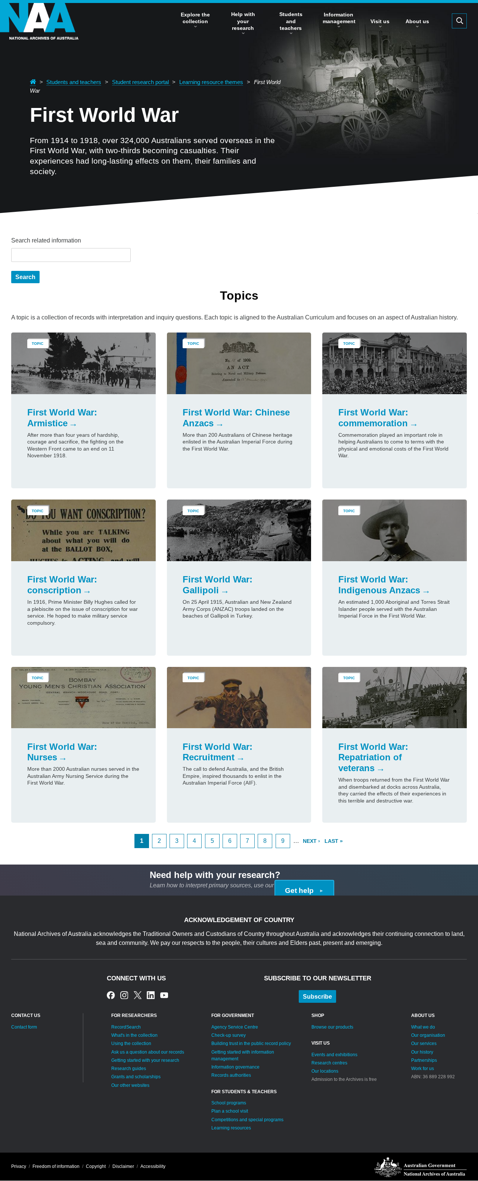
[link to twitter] (138, 995)
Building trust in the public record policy (251, 1043)
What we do (423, 1027)
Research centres (329, 1063)
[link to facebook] (111, 995)
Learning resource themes (211, 82)
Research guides (128, 1068)
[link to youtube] (164, 995)
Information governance (235, 1067)
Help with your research (243, 21)
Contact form (24, 1027)
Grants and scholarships (136, 1076)
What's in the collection (134, 1035)
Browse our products (332, 1027)
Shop (317, 1015)
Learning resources (231, 1128)
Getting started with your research (145, 1060)
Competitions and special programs (247, 1119)
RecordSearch (126, 1027)
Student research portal (141, 82)
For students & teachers (244, 1091)
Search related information (46, 240)
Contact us (25, 1015)
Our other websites (130, 1085)
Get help (299, 890)
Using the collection (131, 1043)
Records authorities (231, 1075)
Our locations (324, 1071)
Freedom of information (56, 1166)
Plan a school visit (229, 1111)
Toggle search (459, 20)
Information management (339, 18)
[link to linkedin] (151, 995)
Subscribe (317, 996)
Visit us (379, 21)
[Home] (39, 32)
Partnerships (424, 1060)
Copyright (96, 1166)
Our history (422, 1052)
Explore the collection (195, 18)
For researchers (134, 1015)
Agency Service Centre (234, 1027)
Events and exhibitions (334, 1054)
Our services (424, 1043)
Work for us (422, 1068)
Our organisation (428, 1035)
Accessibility (152, 1166)
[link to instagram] (124, 995)
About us (417, 21)
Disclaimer (123, 1166)
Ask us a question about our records (147, 1052)
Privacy (18, 1166)
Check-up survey (228, 1035)
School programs (228, 1103)
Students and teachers (290, 21)
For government (232, 1015)
